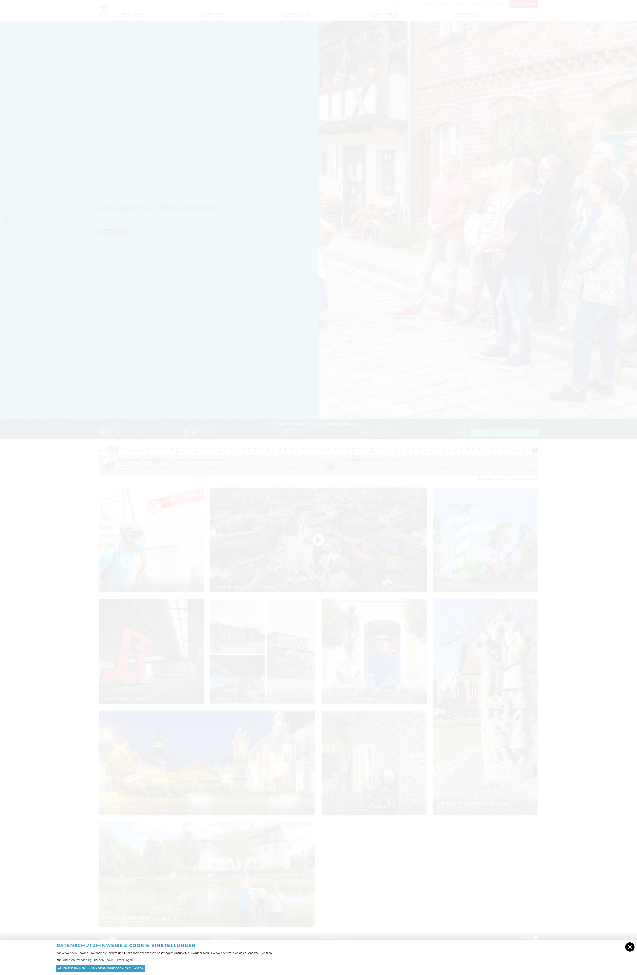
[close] (630, 947)
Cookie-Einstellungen (119, 960)
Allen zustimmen (71, 968)
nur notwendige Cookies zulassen (116, 968)
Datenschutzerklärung (77, 960)
